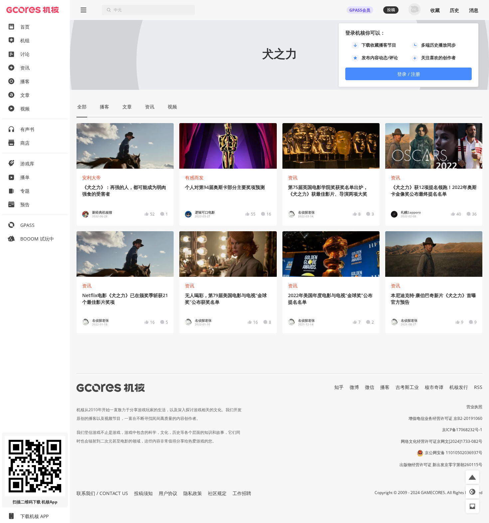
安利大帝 (91, 177)
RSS (478, 387)
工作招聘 (242, 493)
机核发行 (458, 387)
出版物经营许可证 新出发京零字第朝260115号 (441, 464)
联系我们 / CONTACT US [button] (102, 493)
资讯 (292, 177)
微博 (354, 387)
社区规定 (217, 493)
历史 (454, 10)
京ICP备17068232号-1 (462, 430)
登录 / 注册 (408, 74)
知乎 (339, 387)
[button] (472, 477)
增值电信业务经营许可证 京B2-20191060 (445, 418)
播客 (385, 387)
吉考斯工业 (407, 387)
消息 (473, 10)
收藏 (435, 10)
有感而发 (194, 177)
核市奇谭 (434, 387)
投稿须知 (143, 493)
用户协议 (168, 493)
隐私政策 (192, 493)
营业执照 (474, 407)
